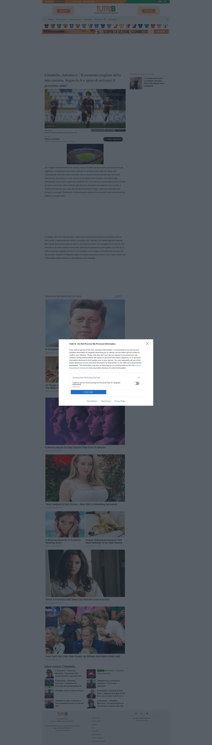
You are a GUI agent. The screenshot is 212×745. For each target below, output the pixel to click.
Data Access (106, 401)
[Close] (148, 344)
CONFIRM (88, 392)
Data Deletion (92, 401)
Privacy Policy (120, 401)
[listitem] (106, 377)
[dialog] (106, 372)
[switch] (136, 383)
